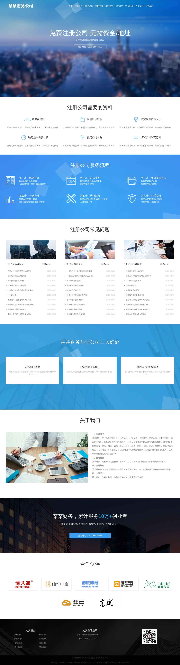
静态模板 (106, 663)
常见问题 (129, 6)
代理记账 (89, 6)
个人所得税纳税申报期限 (17, 276)
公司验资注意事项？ (133, 281)
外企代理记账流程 (73, 290)
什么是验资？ (13, 295)
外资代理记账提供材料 (16, 281)
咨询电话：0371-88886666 (90, 535)
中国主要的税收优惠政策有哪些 (19, 314)
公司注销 (119, 6)
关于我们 (139, 6)
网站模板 (80, 663)
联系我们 (150, 6)
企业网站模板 (72, 663)
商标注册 (99, 6)
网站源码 (87, 663)
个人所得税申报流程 (74, 309)
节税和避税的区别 (132, 290)
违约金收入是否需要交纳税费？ (19, 271)
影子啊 (126, 663)
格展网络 (62, 663)
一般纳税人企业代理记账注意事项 (20, 290)
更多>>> (46, 264)
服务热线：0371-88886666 (90, 47)
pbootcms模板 (97, 663)
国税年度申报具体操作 (75, 300)
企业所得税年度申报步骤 (17, 285)
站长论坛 (120, 663)
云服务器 (113, 663)
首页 (71, 6)
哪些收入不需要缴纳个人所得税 (19, 300)
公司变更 (109, 6)
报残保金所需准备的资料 (17, 309)
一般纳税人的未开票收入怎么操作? (21, 305)
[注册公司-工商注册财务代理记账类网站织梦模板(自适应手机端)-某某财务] (27, 5)
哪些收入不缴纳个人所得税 (136, 314)
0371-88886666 (90, 639)
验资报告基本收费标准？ (135, 295)
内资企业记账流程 (73, 281)
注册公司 (79, 6)
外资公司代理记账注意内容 (77, 295)
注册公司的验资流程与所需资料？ (138, 276)
